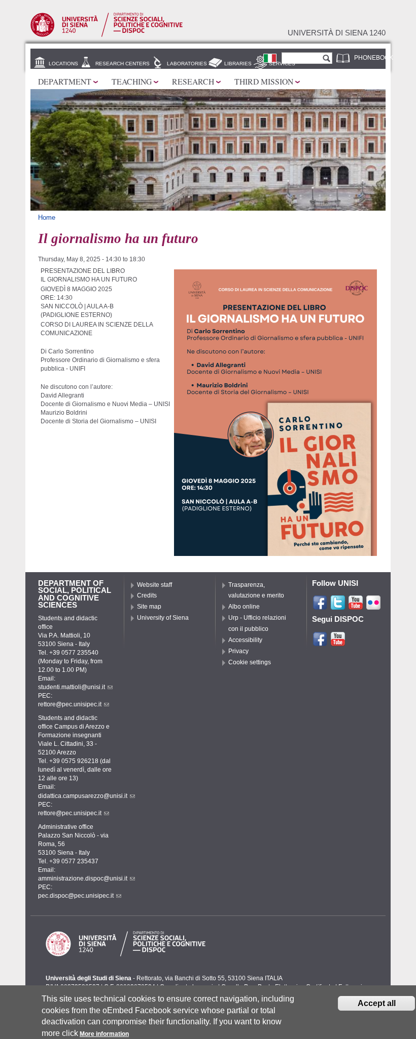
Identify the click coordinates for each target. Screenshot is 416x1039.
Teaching (132, 81)
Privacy (238, 651)
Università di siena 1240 (337, 33)
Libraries (238, 63)
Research (193, 81)
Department (64, 81)
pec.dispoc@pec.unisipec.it (76, 895)
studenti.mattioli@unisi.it (71, 687)
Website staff (154, 584)
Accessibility (245, 640)
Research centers (122, 63)
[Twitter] (338, 606)
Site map (149, 606)
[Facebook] (320, 606)
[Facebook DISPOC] (320, 642)
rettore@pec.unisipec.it (69, 704)
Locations (63, 63)
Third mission (263, 81)
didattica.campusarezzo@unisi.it (82, 796)
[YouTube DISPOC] (338, 642)
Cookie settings (249, 662)
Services (282, 63)
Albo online (244, 606)
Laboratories (187, 63)
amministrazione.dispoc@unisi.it (82, 878)
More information (104, 1033)
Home (46, 217)
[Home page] (106, 34)
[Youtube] (356, 606)
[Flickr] (373, 606)
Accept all (377, 1003)
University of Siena (163, 617)
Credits (147, 595)
